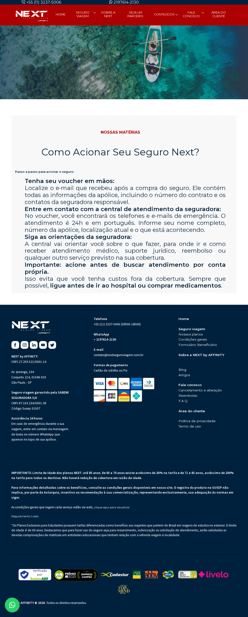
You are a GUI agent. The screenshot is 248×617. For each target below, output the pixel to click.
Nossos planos (190, 334)
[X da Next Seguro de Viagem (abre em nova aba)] (52, 345)
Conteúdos (164, 14)
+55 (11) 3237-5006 (43, 2)
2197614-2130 (126, 2)
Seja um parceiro (135, 14)
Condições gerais (192, 339)
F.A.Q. (183, 401)
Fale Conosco (191, 14)
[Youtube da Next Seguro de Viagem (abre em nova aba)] (43, 345)
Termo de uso (189, 426)
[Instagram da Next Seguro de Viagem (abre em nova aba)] (25, 345)
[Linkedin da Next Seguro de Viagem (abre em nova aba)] (34, 345)
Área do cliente (218, 14)
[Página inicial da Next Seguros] (31, 15)
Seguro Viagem (82, 14)
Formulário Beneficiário (197, 345)
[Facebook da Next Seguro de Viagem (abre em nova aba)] (15, 345)
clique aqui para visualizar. (112, 507)
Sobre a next (108, 14)
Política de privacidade (197, 421)
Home (60, 14)
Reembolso (187, 395)
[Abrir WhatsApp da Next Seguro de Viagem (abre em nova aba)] (12, 605)
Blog (182, 370)
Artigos (184, 375)
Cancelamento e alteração (200, 390)
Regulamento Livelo (25, 516)
